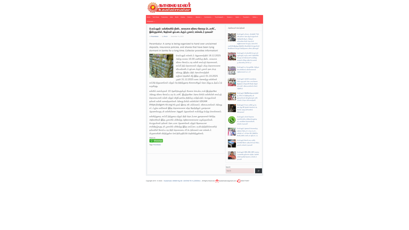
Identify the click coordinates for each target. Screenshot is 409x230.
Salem (237, 17)
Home (148, 17)
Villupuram (149, 22)
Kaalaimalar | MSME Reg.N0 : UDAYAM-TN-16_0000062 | (182, 181)
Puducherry (164, 17)
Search (228, 167)
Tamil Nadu (155, 17)
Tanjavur (229, 17)
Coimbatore (207, 17)
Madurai (197, 17)
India (171, 17)
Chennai (189, 17)
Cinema (183, 17)
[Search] (258, 170)
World (176, 17)
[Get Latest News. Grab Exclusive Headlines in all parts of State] (169, 7)
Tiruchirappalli (218, 17)
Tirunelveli (245, 17)
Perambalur (155, 36)
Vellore (254, 17)
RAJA (166, 36)
